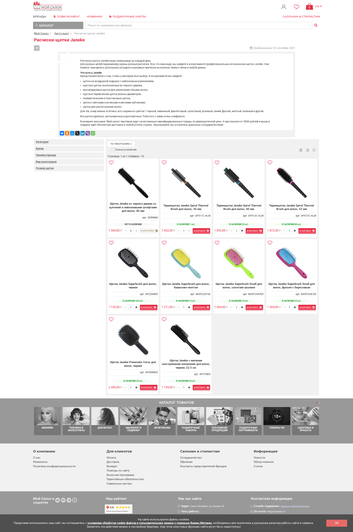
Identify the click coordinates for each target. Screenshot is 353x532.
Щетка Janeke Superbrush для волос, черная (133, 285)
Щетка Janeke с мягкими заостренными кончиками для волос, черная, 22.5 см (186, 364)
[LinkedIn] (82, 133)
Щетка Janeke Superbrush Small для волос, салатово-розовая (239, 285)
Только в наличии (125, 149)
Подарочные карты (129, 16)
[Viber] (87, 133)
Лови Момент (68, 16)
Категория (42, 141)
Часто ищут (61, 33)
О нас (36, 457)
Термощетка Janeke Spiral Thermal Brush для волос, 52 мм (291, 207)
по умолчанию (120, 143)
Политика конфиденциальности (54, 466)
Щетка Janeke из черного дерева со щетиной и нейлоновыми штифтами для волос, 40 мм (133, 207)
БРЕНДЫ (39, 16)
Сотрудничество (191, 457)
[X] (77, 133)
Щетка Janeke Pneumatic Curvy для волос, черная (133, 363)
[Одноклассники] (67, 133)
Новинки (94, 16)
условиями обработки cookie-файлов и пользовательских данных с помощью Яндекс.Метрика (150, 523)
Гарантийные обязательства (125, 479)
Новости (259, 457)
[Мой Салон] (48, 6)
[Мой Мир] (72, 133)
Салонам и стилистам (301, 16)
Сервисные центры (119, 483)
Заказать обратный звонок (295, 506)
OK (336, 523)
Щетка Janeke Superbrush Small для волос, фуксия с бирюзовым (291, 285)
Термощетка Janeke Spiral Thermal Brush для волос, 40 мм (238, 207)
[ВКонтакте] (62, 133)
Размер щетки (45, 168)
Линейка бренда (46, 155)
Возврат (112, 466)
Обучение (186, 462)
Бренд (40, 148)
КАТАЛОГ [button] (46, 25)
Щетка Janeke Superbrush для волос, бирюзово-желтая (186, 285)
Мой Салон (41, 33)
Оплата (111, 457)
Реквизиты (40, 462)
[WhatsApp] (93, 133)
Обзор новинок (264, 462)
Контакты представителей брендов (203, 466)
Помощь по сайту (118, 470)
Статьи (258, 466)
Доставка (113, 462)
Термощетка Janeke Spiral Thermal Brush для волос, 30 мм (185, 207)
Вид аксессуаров (46, 161)
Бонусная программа (120, 475)
